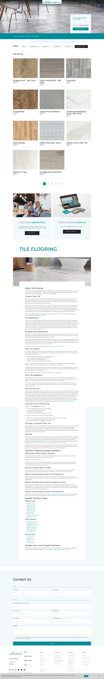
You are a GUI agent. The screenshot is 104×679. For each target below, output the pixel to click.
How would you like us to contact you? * (21, 603)
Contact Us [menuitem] (84, 660)
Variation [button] (68, 46)
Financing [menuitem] (42, 671)
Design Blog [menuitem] (57, 663)
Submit (52, 643)
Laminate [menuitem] (42, 664)
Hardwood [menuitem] (42, 660)
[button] (94, 5)
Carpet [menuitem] (41, 662)
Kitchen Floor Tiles (31, 526)
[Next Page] (63, 183)
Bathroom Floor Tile (32, 523)
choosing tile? (37, 372)
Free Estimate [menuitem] (43, 669)
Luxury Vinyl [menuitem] (43, 658)
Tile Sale (29, 541)
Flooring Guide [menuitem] (71, 660)
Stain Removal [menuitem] (71, 655)
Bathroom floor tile (29, 484)
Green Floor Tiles (31, 505)
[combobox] (51, 41)
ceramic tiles (68, 334)
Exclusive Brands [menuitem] (72, 670)
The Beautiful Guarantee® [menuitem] (71, 663)
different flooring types (40, 313)
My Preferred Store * (57, 618)
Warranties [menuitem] (70, 666)
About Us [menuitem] (84, 655)
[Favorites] (96, 5)
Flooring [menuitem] (42, 655)
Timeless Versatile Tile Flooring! (35, 329)
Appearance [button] (57, 46)
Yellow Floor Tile (31, 516)
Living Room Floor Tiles (32, 521)
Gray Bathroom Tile (31, 529)
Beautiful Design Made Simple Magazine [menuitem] (59, 661)
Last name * (55, 589)
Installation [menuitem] (70, 668)
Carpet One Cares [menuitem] (86, 658)
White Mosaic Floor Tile (32, 515)
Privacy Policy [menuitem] (85, 664)
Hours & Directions (74, 5)
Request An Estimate (86, 5)
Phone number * (16, 610)
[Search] (73, 41)
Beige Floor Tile (31, 509)
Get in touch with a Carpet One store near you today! (57, 549)
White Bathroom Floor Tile (33, 524)
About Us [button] (23, 5)
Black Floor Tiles (31, 507)
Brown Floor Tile (31, 510)
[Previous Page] (40, 183)
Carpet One (15, 10)
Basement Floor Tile (32, 527)
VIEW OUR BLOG (31, 233)
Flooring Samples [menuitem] (58, 658)
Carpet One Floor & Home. (18, 672)
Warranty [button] (45, 46)
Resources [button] (15, 5)
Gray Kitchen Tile (31, 530)
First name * (15, 589)
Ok (86, 676)
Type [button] (23, 46)
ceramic (66, 298)
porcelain (59, 298)
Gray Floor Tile (30, 512)
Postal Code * (16, 618)
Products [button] (7, 5)
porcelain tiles (34, 339)
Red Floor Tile (30, 513)
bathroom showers (45, 441)
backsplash (57, 305)
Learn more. (19, 676)
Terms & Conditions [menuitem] (86, 662)
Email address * (56, 610)
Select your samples (70, 231)
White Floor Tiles (31, 506)
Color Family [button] (33, 46)
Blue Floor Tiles (30, 503)
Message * (15, 625)
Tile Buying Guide (84, 25)
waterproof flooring (56, 494)
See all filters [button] (80, 46)
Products (22, 10)
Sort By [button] (27, 54)
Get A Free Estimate (80, 28)
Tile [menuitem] (41, 667)
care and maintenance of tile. (57, 346)
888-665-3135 (15, 2)
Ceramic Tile (30, 537)
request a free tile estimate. (67, 401)
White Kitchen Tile (31, 531)
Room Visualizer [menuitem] (57, 655)
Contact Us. (36, 36)
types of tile (40, 457)
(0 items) (98, 5)
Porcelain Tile (30, 538)
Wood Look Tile (31, 539)
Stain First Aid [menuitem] (71, 658)
